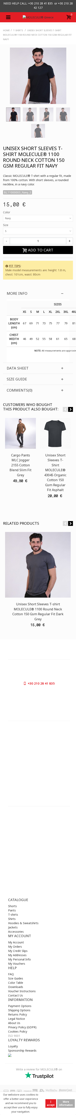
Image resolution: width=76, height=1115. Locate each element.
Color (7, 212)
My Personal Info (19, 959)
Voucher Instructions (22, 991)
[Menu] (8, 17)
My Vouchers (16, 963)
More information (66, 1103)
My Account (16, 942)
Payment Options (19, 1006)
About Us (14, 1023)
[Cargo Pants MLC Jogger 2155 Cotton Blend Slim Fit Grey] (20, 433)
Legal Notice (16, 1019)
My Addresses (17, 955)
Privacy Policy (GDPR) (22, 1027)
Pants (12, 910)
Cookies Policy (17, 1031)
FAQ (11, 974)
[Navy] (13, 114)
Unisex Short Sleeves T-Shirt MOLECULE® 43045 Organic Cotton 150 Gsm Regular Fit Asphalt (55, 472)
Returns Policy (17, 1014)
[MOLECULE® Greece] (38, 17)
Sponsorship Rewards (22, 1050)
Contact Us (15, 995)
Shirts (12, 919)
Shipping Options (19, 1010)
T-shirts (13, 914)
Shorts (12, 906)
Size (6, 225)
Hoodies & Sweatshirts (23, 923)
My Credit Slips (18, 951)
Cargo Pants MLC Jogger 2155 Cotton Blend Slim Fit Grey (20, 465)
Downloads (15, 987)
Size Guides (15, 978)
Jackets (13, 927)
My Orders (15, 946)
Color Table (15, 983)
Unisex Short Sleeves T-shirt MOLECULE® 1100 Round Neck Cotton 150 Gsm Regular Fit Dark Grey (37, 611)
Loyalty (13, 1046)
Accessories (16, 931)
